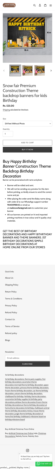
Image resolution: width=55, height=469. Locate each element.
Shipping (6, 110)
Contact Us (10, 319)
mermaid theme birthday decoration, (29, 385)
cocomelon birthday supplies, (17, 399)
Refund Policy (11, 312)
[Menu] (50, 5)
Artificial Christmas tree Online (21, 433)
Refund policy (11, 333)
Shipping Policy (11, 285)
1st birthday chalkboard (34, 408)
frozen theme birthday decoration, (19, 390)
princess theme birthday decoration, (34, 388)
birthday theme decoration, (35, 396)
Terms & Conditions (13, 298)
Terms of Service (12, 326)
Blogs (7, 340)
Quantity (6, 129)
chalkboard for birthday (14, 396)
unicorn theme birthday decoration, (28, 393)
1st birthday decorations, (15, 379)
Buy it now (27, 149)
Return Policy (10, 291)
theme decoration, (17, 408)
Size (4, 119)
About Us (9, 278)
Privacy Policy (11, 305)
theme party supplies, (33, 379)
